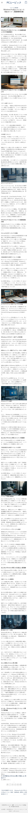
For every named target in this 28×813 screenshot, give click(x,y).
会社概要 (3, 809)
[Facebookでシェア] (10, 784)
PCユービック (14, 2)
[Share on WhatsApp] (7, 784)
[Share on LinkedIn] (20, 784)
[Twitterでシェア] (12, 784)
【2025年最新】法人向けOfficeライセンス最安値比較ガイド (7, 792)
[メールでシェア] (15, 784)
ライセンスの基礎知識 (14, 7)
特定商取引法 (10, 809)
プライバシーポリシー (19, 809)
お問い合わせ (16, 811)
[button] (2, 2)
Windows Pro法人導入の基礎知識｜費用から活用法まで (20, 792)
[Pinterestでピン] (18, 784)
